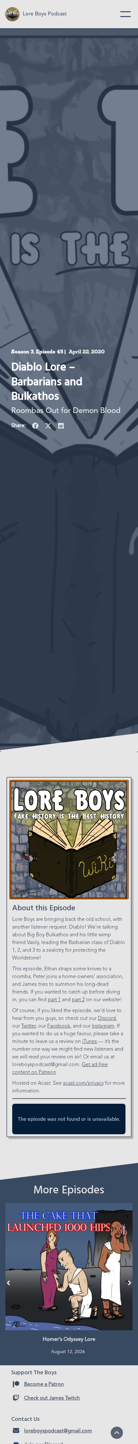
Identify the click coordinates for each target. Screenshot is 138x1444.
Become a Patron (44, 1384)
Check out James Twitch (52, 1398)
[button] (35, 425)
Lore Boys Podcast (45, 14)
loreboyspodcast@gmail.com (58, 1431)
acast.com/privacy (83, 1083)
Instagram (103, 1026)
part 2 (78, 1000)
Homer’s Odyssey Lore (69, 1339)
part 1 (54, 1000)
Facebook (58, 1026)
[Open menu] (125, 14)
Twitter (28, 1026)
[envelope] (16, 1430)
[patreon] (16, 1384)
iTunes (89, 1041)
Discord (107, 1018)
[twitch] (16, 1398)
